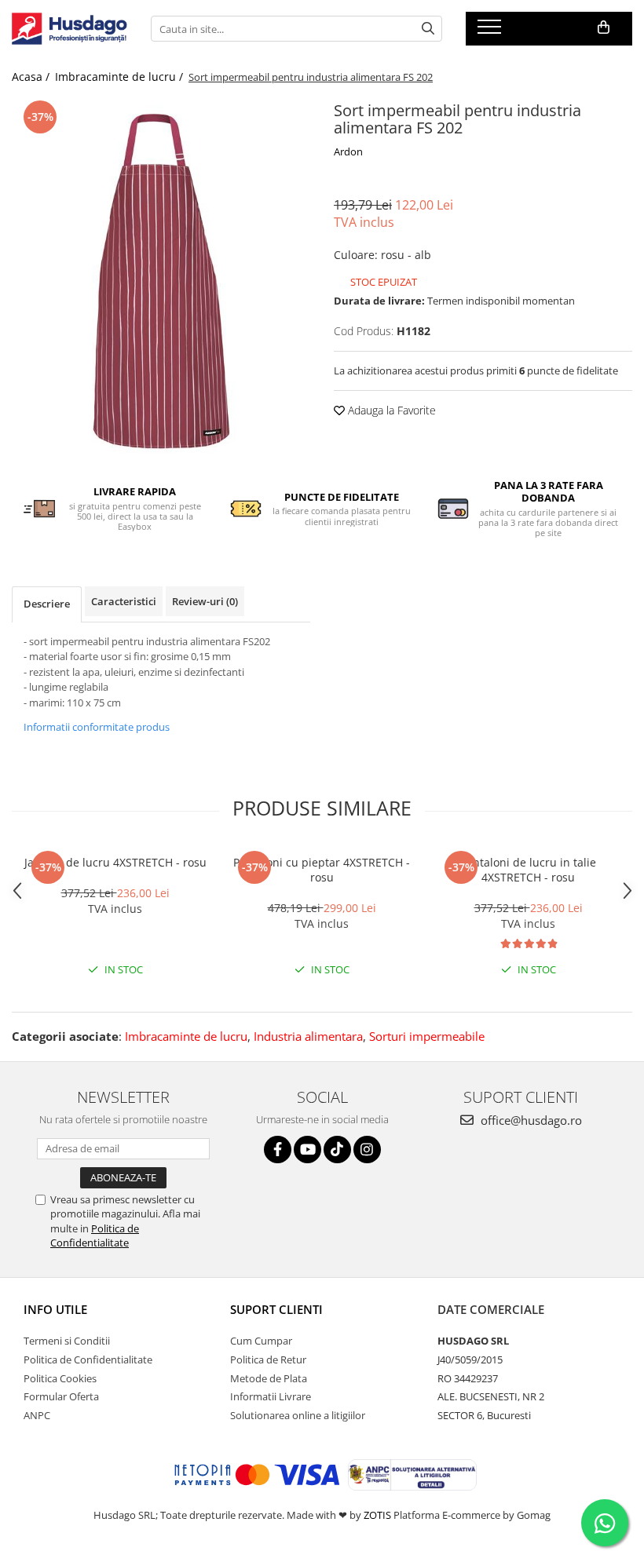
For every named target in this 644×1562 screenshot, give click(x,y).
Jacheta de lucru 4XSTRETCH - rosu (115, 862)
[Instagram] (367, 1149)
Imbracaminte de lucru (186, 1036)
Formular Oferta (61, 1396)
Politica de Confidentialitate (94, 1235)
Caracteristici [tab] (123, 601)
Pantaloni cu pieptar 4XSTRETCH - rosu (321, 870)
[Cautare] (428, 29)
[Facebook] (277, 1149)
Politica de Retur (268, 1359)
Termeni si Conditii (67, 1341)
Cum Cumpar (261, 1341)
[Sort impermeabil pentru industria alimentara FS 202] (161, 279)
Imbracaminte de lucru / (120, 76)
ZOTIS (377, 1515)
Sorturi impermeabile (427, 1036)
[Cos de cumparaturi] (603, 27)
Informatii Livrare (270, 1396)
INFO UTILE (55, 1309)
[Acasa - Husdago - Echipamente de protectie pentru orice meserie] (69, 29)
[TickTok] (337, 1149)
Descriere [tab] (47, 604)
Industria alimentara (308, 1036)
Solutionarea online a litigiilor (297, 1415)
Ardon (348, 151)
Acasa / (32, 76)
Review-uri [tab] (205, 601)
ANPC (37, 1415)
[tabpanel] (161, 279)
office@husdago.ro (530, 1120)
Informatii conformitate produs (97, 727)
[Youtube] (307, 1149)
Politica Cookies (60, 1378)
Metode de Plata (268, 1378)
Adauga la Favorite (390, 410)
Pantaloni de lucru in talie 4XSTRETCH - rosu (528, 870)
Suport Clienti (276, 1309)
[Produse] (491, 31)
